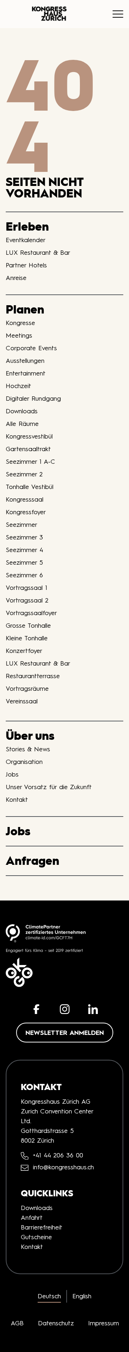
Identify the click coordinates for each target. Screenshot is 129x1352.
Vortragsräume (27, 688)
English (81, 1296)
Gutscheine (36, 1237)
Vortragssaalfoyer (31, 613)
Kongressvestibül (29, 436)
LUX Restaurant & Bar (38, 252)
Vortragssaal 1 (26, 587)
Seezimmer (21, 524)
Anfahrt (32, 1217)
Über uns (30, 735)
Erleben (27, 226)
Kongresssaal (24, 499)
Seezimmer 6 (24, 575)
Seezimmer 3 (24, 537)
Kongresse (20, 323)
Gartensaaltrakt (28, 449)
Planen (25, 309)
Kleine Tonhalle (27, 638)
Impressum (103, 1323)
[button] (36, 1009)
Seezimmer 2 (24, 474)
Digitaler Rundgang (33, 398)
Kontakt (17, 799)
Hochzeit (18, 386)
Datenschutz (56, 1323)
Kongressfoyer (26, 512)
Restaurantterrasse (33, 676)
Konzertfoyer (24, 651)
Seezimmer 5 (24, 562)
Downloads (22, 411)
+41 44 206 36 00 (58, 1155)
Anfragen (32, 860)
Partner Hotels (26, 265)
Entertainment (26, 373)
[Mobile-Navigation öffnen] (118, 14)
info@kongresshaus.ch (63, 1167)
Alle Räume (22, 424)
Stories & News (28, 749)
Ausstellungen (25, 360)
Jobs (12, 774)
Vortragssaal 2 (27, 600)
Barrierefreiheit (41, 1227)
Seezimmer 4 (24, 550)
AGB (17, 1323)
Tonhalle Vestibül (29, 487)
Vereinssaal (22, 701)
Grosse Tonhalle (28, 625)
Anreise (16, 278)
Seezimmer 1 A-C (30, 461)
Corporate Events (31, 348)
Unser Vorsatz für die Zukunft (49, 787)
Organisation (24, 762)
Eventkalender (26, 240)
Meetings (19, 335)
